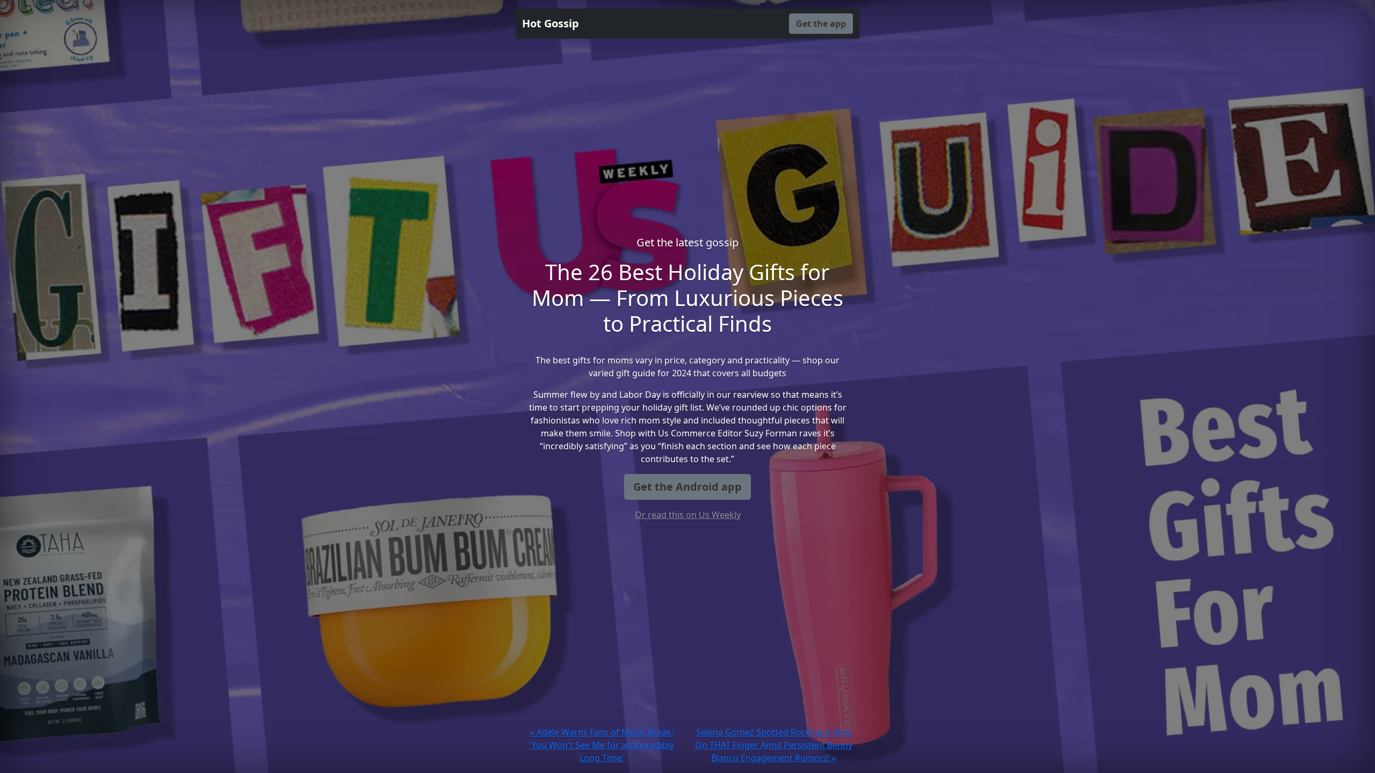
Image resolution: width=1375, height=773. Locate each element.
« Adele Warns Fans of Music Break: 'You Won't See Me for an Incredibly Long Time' (602, 745)
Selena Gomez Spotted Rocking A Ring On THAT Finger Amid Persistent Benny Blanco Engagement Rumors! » (773, 745)
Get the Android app (687, 486)
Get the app (821, 24)
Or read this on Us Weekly (688, 515)
